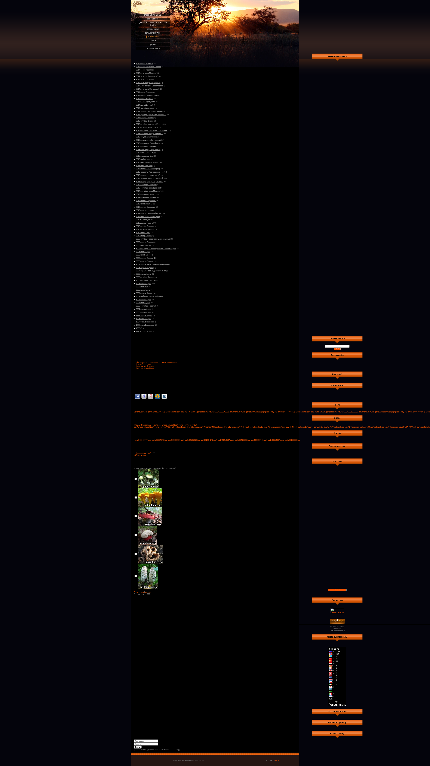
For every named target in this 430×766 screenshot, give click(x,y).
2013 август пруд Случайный (148, 140)
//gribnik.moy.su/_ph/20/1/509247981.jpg (215, 412)
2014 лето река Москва (146, 73)
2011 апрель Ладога (144, 223)
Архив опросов (151, 592)
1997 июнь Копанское (145, 322)
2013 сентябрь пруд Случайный (149, 134)
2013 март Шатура (144, 166)
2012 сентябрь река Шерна (147, 188)
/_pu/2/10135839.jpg (175, 440)
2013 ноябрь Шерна (144, 118)
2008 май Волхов (143, 255)
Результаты (139, 592)
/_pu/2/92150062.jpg (291, 440)
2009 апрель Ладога (144, 242)
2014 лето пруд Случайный (147, 89)
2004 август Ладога (144, 293)
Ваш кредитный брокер (146, 368)
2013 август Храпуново (146, 137)
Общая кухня (140, 455)
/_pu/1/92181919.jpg (191, 440)
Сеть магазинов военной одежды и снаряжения (156, 362)
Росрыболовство (143, 364)
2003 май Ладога (143, 303)
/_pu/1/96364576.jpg (158, 440)
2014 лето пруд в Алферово (148, 83)
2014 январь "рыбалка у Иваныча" (150, 111)
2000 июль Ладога (143, 312)
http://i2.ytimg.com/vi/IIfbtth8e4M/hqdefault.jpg (205, 427)
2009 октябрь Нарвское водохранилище (153, 239)
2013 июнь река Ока (144, 156)
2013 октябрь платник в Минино (149, 124)
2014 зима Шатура (144, 105)
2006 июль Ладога (143, 274)
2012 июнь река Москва (146, 197)
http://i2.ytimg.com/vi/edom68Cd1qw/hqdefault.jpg (244, 427)
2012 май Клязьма (144, 204)
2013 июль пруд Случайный (148, 143)
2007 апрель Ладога (144, 268)
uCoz (277, 760)
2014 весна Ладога (144, 92)
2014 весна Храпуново (145, 102)
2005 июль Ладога (143, 284)
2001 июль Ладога (143, 309)
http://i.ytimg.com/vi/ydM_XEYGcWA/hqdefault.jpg (324, 427)
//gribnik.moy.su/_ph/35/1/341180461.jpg (150, 412)
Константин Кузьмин (145, 366)
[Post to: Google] (144, 396)
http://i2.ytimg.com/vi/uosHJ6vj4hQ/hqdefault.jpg (284, 427)
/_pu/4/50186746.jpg (258, 440)
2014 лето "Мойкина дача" (147, 76)
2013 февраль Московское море (150, 172)
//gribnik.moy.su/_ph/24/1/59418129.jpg (312, 412)
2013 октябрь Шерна (144, 121)
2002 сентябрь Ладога (145, 306)
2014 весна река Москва (146, 95)
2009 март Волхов (143, 245)
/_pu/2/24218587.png (224, 440)
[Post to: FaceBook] (137, 396)
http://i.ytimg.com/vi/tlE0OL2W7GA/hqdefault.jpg (403, 427)
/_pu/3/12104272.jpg (208, 440)
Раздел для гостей (144, 331)
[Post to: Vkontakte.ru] (164, 396)
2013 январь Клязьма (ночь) (148, 175)
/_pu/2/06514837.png (274, 440)
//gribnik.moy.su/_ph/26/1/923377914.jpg (377, 412)
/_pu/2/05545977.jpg (142, 440)
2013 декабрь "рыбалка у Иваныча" (151, 114)
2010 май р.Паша (143, 236)
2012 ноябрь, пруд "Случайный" (149, 181)
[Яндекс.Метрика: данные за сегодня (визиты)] (337, 610)
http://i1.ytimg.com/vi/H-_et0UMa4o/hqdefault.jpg (153, 425)
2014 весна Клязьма (144, 99)
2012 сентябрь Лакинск (146, 185)
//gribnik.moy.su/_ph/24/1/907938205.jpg (410, 412)
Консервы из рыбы (144, 453)
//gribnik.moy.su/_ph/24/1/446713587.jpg (182, 412)
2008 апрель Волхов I (145, 261)
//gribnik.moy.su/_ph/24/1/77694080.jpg (248, 412)
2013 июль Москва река (146, 146)
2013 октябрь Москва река (147, 127)
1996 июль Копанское (145, 325)
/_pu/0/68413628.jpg (241, 440)
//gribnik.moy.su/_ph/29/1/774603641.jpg (280, 412)
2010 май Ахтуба (143, 232)
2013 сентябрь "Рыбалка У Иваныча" (151, 130)
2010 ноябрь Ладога (144, 226)
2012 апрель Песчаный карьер (149, 213)
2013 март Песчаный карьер (148, 169)
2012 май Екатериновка (146, 201)
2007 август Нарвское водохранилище (152, 264)
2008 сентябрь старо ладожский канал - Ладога (156, 248)
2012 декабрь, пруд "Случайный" (150, 178)
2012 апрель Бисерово (145, 207)
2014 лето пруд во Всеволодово (149, 86)
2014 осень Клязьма (144, 63)
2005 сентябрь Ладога (145, 280)
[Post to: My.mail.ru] (157, 396)
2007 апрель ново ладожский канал (151, 271)
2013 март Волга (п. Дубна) (147, 162)
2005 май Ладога (143, 290)
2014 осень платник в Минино (148, 67)
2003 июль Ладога (143, 299)
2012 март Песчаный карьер (148, 217)
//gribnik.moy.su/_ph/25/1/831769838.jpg (344, 412)
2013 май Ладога (143, 159)
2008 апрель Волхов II (145, 258)
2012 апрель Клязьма (145, 210)
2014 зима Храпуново (145, 108)
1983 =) (139, 328)
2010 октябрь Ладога (145, 229)
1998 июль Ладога (143, 319)
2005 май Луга (142, 287)
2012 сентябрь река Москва (148, 191)
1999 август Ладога (144, 315)
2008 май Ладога (143, 252)
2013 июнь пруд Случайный (148, 150)
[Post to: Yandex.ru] (150, 396)
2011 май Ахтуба (143, 220)
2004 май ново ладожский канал (149, 296)
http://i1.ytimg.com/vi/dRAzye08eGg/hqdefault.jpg (364, 427)
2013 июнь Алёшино (144, 153)
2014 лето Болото (143, 79)
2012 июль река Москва (146, 194)
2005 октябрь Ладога (145, 277)
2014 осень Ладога (144, 70)
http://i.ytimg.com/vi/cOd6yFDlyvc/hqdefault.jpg (168, 427)
